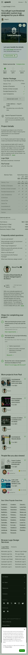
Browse (21, 2)
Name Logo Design (23, 512)
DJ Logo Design (13, 525)
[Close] (24, 629)
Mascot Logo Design (21, 551)
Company (4, 593)
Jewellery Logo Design (23, 527)
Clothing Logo (23, 509)
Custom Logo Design (13, 517)
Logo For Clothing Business (23, 522)
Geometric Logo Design (21, 567)
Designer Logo (13, 520)
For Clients (5, 576)
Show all (9, 355)
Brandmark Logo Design (21, 561)
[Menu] (2, 2)
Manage (22, 650)
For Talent (5, 582)
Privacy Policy (6, 625)
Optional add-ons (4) (12, 98)
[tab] (5, 546)
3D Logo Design (19, 554)
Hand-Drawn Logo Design (21, 556)
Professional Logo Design (23, 517)
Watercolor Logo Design (21, 559)
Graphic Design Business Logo (13, 527)
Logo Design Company (23, 507)
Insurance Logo (13, 509)
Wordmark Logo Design (21, 564)
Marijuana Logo (13, 530)
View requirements (10, 332)
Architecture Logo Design (23, 520)
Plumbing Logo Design (23, 530)
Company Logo (13, 512)
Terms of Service (6, 621)
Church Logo (23, 504)
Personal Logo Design (13, 533)
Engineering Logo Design (23, 525)
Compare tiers (20, 64)
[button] (10, 41)
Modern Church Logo (13, 522)
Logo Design (10, 49)
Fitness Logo (13, 514)
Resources (5, 588)
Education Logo (13, 507)
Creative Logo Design (13, 504)
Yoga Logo (23, 514)
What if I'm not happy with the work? (15, 365)
